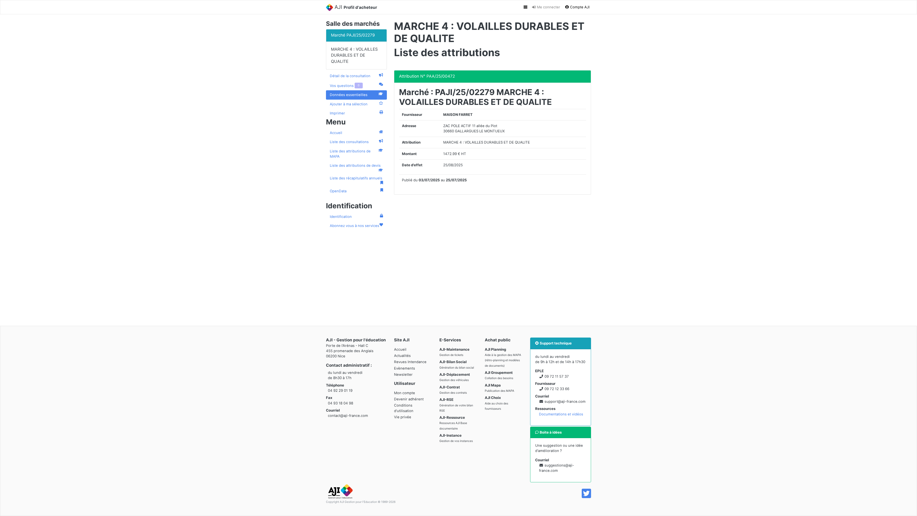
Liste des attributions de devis (355, 165)
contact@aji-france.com (348, 416)
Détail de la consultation (350, 76)
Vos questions (344, 86)
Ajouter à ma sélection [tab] (349, 104)
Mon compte (404, 393)
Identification (341, 217)
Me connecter (548, 7)
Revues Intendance (410, 362)
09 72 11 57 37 (556, 376)
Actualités (402, 356)
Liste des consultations (349, 142)
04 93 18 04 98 (340, 403)
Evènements (404, 368)
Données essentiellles (349, 95)
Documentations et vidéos (561, 414)
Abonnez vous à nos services (354, 226)
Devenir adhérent (409, 399)
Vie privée (402, 417)
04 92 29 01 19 (340, 390)
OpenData (338, 191)
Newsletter (403, 374)
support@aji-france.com (565, 401)
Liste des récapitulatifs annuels (356, 178)
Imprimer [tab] (337, 113)
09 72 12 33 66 (556, 389)
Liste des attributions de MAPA (350, 154)
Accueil (336, 133)
